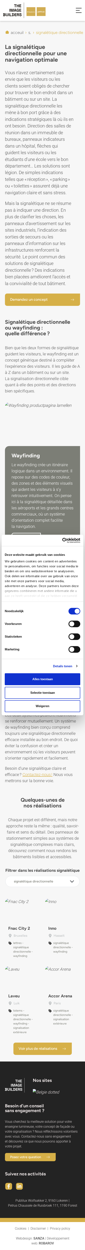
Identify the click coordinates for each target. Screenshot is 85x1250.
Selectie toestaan (42, 692)
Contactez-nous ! (37, 774)
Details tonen (62, 666)
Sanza (38, 1238)
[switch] (74, 624)
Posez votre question (25, 1157)
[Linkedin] (19, 1186)
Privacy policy (60, 1228)
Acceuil (17, 32)
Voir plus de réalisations (38, 1048)
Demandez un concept (29, 299)
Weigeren (42, 706)
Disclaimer (38, 1228)
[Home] (21, 10)
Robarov (46, 1243)
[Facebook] (8, 1186)
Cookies (20, 1228)
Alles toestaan (42, 679)
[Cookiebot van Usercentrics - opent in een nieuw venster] (62, 540)
